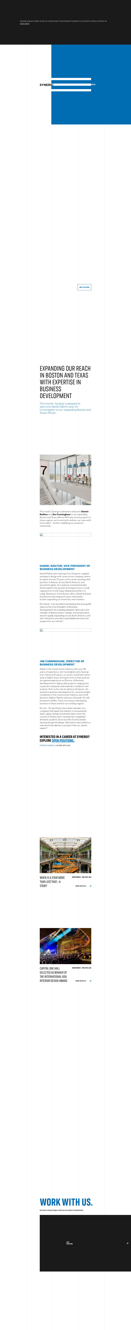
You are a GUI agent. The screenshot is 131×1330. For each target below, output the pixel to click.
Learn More (24, 23)
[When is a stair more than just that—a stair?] (65, 862)
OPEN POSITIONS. (63, 741)
